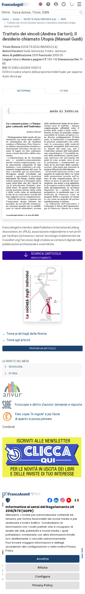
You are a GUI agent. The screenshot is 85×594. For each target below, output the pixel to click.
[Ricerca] (81, 12)
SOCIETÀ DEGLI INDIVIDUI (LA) (40, 19)
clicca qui (15, 76)
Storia (13, 373)
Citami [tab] (64, 90)
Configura (42, 577)
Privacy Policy (42, 585)
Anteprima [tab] (23, 90)
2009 (63, 19)
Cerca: (6, 12)
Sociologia (16, 366)
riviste (16, 19)
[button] (39, 4)
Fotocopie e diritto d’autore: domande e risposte (48, 404)
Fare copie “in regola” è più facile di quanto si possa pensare (37, 416)
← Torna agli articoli (16, 340)
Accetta (43, 559)
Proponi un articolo (42, 348)
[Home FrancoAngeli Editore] (16, 5)
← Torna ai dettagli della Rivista (24, 334)
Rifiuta (42, 568)
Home (5, 19)
